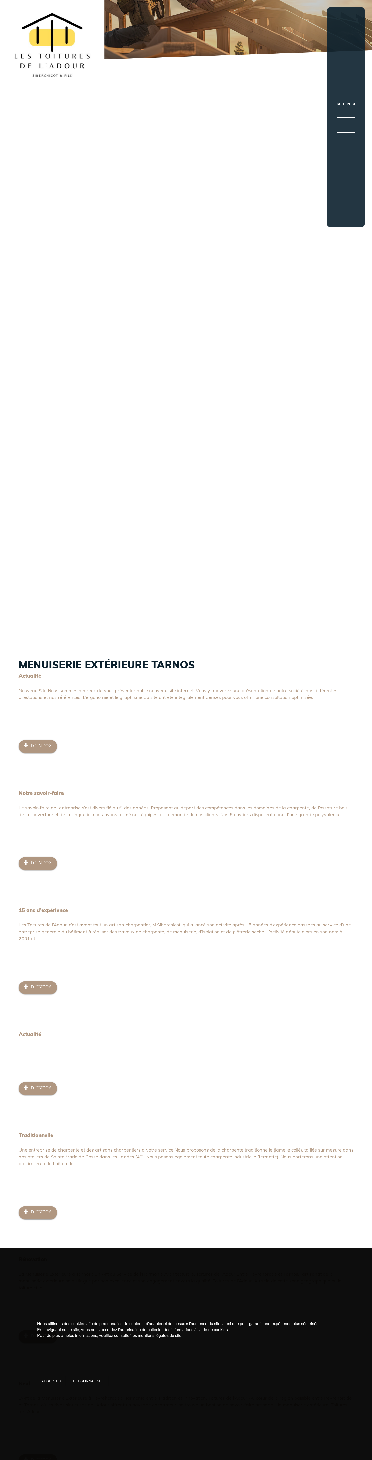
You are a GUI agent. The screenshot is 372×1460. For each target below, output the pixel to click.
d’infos (40, 745)
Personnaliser (89, 1380)
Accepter (51, 1380)
